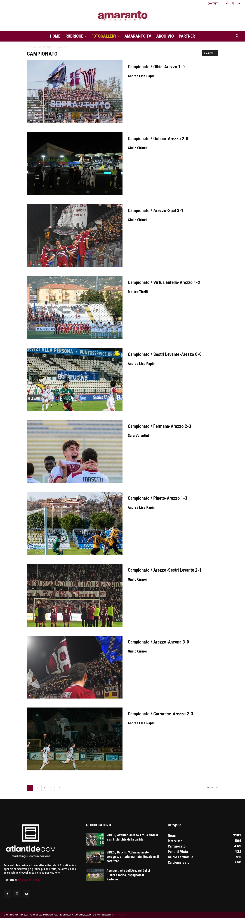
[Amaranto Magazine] (122, 15)
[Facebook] (227, 3)
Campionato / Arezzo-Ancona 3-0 (158, 642)
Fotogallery (103, 36)
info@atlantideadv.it (30, 880)
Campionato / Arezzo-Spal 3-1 (155, 210)
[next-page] (59, 788)
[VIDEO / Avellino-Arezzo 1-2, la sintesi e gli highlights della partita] (95, 839)
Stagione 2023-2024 (44, 47)
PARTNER (187, 36)
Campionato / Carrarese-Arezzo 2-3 (160, 713)
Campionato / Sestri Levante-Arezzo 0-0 (165, 354)
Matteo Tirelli (138, 292)
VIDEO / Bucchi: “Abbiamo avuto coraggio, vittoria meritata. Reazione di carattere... (133, 856)
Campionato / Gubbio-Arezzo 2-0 (158, 138)
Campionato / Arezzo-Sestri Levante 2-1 (165, 570)
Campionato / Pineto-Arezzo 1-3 (157, 498)
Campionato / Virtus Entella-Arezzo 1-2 (164, 282)
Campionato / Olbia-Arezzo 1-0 (156, 66)
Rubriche (74, 36)
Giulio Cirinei (137, 148)
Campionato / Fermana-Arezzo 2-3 (159, 426)
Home (55, 36)
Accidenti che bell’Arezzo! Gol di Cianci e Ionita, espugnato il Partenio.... (128, 875)
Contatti (213, 3)
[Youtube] (238, 3)
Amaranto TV (137, 36)
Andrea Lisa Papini (142, 76)
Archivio (165, 36)
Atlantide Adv (119, 915)
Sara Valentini (138, 435)
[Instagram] (232, 3)
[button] (237, 36)
